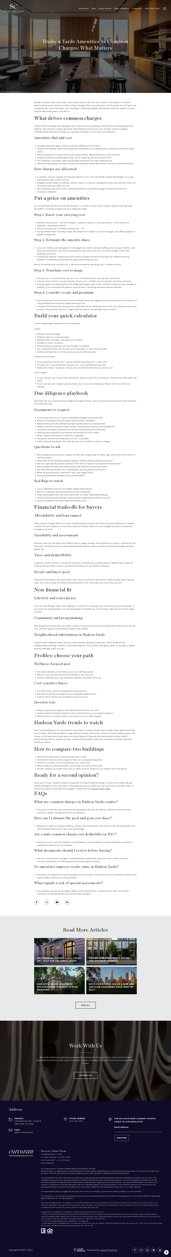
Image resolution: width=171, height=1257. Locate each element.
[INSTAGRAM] (141, 1250)
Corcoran (92, 1168)
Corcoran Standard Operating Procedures (72, 1168)
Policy (30, 1250)
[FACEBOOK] (134, 1250)
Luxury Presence (108, 1250)
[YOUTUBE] (153, 1250)
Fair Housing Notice (48, 1168)
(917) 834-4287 (76, 1121)
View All (85, 1005)
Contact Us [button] (85, 1075)
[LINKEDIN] (147, 1250)
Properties (84, 8)
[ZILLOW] (160, 1250)
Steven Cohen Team (101, 789)
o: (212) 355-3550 (63, 1160)
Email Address (121, 1127)
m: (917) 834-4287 (48, 1160)
